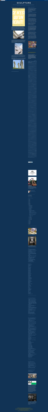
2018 (29, 200)
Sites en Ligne (33, 145)
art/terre (28, 70)
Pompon (34, 137)
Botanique (33, 76)
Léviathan (32, 113)
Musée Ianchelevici (29, 127)
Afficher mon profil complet (33, 191)
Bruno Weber (33, 77)
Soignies (31, 146)
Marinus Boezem (29, 119)
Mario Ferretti (32, 119)
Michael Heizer (36, 121)
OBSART (28, 131)
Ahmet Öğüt (33, 63)
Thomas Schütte (31, 152)
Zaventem (29, 157)
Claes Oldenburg (35, 81)
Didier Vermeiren (29, 87)
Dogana (35, 87)
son (32, 146)
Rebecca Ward (36, 138)
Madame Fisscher (31, 115)
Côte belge (33, 83)
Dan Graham (29, 84)
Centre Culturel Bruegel (32, 16)
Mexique (31, 121)
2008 (29, 222)
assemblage (35, 70)
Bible (31, 75)
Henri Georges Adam (29, 100)
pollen (30, 137)
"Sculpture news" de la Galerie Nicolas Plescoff (32, 301)
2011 (29, 220)
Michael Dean (33, 121)
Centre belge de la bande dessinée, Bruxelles (31, 363)
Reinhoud (31, 139)
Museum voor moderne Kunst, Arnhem (31, 348)
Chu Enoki (29, 81)
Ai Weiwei (35, 63)
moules (30, 125)
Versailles (35, 153)
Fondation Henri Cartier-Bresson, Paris (31, 365)
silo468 (28, 145)
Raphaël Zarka (30, 138)
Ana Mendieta (30, 65)
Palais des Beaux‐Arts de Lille (34, 132)
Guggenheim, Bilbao (29, 338)
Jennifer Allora (34, 107)
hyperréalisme (33, 101)
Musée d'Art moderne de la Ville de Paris (31, 350)
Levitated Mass (35, 113)
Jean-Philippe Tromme (30, 278)
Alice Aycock (33, 64)
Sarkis (28, 291)
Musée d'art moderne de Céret (30, 351)
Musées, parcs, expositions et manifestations (32, 310)
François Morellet (29, 94)
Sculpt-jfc (29, 311)
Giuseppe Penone (33, 96)
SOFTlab (29, 146)
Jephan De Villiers (29, 279)
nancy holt (32, 128)
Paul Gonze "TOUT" (29, 286)
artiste (31, 70)
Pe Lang (35, 134)
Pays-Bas (29, 134)
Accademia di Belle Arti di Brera (32, 26)
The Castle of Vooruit (33, 151)
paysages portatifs (33, 134)
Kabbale (35, 109)
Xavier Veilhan (35, 156)
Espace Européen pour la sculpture (31, 258)
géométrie (33, 95)
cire (30, 81)
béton (28, 75)
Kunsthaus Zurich (29, 341)
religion (32, 139)
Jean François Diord (29, 277)
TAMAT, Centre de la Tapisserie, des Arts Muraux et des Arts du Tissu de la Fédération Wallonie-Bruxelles (32, 254)
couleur (35, 83)
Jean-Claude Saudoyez (31, 106)
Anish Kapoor (31, 66)
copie (31, 83)
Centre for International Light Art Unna (31, 361)
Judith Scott (30, 109)
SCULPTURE (24, 3)
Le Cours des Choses (31, 112)
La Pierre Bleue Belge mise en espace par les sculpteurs (18, 7)
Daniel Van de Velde (29, 273)
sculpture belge (35, 144)
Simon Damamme (31, 145)
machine (28, 115)
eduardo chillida (31, 89)
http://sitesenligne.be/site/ (30, 11)
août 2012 (30, 208)
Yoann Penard (29, 293)
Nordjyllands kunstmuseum (30, 354)
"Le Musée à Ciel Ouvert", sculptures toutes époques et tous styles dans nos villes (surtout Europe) (32, 299)
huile (31, 101)
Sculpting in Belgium (29, 144)
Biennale (32, 75)
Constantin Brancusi (29, 83)
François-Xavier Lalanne (34, 94)
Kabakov (33, 109)
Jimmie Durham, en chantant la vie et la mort (32, 212)
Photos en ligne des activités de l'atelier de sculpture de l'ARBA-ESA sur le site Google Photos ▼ (32, 52)
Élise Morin (33, 89)
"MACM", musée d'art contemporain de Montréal (32, 322)
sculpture (32, 144)
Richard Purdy (29, 140)
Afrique (30, 63)
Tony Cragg (35, 152)
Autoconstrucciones (32, 71)
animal (29, 66)
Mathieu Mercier (35, 120)
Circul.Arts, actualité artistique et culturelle (31, 259)
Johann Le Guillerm (31, 108)
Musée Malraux (32, 127)
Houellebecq (29, 101)
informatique (30, 102)
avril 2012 (30, 217)
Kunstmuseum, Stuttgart (30, 346)
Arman (28, 266)
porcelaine (35, 137)
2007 (29, 223)
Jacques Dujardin (29, 14)
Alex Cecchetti (29, 64)
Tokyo (33, 152)
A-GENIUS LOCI (29, 304)
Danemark (31, 84)
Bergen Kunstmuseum (30, 336)
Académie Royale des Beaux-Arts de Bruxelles (32, 62)
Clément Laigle (29, 272)
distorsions (34, 87)
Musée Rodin (35, 127)
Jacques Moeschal (35, 103)
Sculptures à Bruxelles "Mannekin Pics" (31, 312)
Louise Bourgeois (33, 114)
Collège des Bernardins (34, 82)
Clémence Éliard (29, 82)
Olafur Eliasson (31, 131)
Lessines (30, 113)
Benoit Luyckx (15, 42)
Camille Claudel (29, 268)
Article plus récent (13, 71)
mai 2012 (30, 216)
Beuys (30, 75)
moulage (29, 125)
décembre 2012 (30, 205)
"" (29, 23)
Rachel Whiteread (29, 289)
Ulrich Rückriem (29, 292)
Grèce (32, 97)
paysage (30, 134)
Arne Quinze (35, 69)
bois (28, 76)
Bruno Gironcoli (31, 77)
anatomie (31, 65)
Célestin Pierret (29, 270)
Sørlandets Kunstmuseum (30, 356)
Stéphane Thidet (31, 147)
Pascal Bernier (29, 133)
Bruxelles (35, 77)
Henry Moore (35, 100)
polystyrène (32, 137)
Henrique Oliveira (32, 100)
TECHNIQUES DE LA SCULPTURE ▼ (31, 315)
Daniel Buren (34, 84)
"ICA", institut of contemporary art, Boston (31, 318)
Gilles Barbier (30, 96)
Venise (33, 153)
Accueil (15, 71)
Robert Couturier (33, 140)
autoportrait (35, 71)
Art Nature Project (29, 306)
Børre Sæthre (31, 76)
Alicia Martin (35, 64)
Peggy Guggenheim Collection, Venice (31, 355)
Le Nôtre (35, 112)
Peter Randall (29, 287)
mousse (32, 125)
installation (32, 102)
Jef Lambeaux (29, 107)
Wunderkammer (32, 156)
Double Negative (30, 88)
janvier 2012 (30, 219)
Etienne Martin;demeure (32, 90)
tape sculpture (33, 150)
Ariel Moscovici (29, 69)
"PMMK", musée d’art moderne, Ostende (31, 332)
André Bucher (34, 65)
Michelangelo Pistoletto (30, 122)
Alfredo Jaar (31, 64)
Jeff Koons (32, 107)
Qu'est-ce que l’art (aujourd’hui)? (30, 371)
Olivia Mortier (34, 131)
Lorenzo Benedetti (30, 114)
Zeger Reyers (31, 157)
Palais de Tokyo (31, 132)
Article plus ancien (17, 71)
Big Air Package (35, 75)
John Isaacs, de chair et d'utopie (31, 210)
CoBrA (31, 82)
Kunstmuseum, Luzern (30, 345)
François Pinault (32, 94)
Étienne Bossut (29, 90)
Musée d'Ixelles (35, 126)
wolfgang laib (29, 156)
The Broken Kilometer (29, 151)
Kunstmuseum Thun (29, 343)
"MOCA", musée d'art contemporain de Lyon (31, 328)
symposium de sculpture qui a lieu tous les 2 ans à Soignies (18, 55)
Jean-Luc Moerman (35, 106)
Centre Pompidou (29, 337)
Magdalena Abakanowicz (34, 115)
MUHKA (35, 125)
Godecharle (35, 96)
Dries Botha (33, 88)
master (30, 120)
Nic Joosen (29, 284)
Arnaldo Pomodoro (32, 69)
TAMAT (30, 150)
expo (35, 91)
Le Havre (33, 112)
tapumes (35, 150)
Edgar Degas (29, 89)
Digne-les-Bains (32, 87)
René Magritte (35, 139)
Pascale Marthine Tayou (33, 133)
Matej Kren (32, 120)
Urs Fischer (30, 153)
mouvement (34, 125)
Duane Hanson (35, 88)
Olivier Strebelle (29, 285)
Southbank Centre (35, 146)
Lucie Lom (35, 114)
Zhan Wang (33, 157)
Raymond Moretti (33, 138)
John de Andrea (34, 108)
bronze (28, 77)
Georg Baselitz (35, 95)
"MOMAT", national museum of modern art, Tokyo (32, 329)
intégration (34, 102)
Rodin (30, 141)
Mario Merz (34, 119)
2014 (29, 203)
